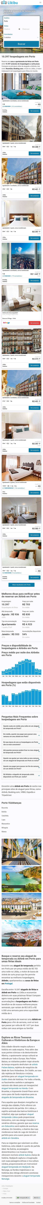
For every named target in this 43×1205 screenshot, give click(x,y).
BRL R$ (36, 1197)
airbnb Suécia (25, 1155)
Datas (6, 26)
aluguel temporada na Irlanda (15, 1088)
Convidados (8, 34)
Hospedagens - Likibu (9, 2)
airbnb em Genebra (10, 1138)
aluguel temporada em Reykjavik (16, 1167)
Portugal (8, 983)
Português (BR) (24, 1197)
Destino (6, 18)
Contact (38, 1202)
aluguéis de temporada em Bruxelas (18, 1097)
